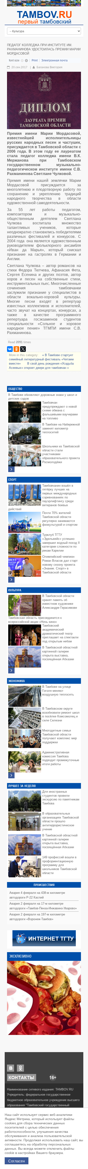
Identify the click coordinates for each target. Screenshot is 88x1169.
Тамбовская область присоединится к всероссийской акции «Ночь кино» (35, 620)
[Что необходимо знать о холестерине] (44, 998)
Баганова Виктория (49, 67)
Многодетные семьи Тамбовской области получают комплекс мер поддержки (59, 736)
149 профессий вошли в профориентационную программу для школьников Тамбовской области (59, 865)
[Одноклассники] (16, 349)
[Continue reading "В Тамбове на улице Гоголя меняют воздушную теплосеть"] (24, 695)
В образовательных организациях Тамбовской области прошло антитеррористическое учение (60, 821)
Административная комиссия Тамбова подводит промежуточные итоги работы (60, 758)
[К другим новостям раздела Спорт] (11, 580)
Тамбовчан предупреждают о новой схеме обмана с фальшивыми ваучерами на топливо (60, 410)
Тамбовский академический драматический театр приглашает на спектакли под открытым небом (60, 633)
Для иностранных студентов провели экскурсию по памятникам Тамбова (60, 797)
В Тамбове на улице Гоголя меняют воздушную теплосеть (58, 690)
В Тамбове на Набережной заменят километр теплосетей (61, 428)
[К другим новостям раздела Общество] (11, 469)
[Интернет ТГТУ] (44, 938)
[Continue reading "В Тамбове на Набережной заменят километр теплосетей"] (24, 432)
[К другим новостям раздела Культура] (11, 670)
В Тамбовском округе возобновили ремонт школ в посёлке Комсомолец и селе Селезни (61, 714)
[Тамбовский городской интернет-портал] (44, 18)
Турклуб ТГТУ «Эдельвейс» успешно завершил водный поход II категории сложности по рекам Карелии (61, 542)
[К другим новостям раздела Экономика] (11, 775)
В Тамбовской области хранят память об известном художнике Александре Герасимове (59, 601)
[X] (23, 349)
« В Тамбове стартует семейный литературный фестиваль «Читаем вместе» (41, 359)
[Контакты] (21, 1077)
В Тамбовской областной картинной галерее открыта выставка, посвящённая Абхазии (59, 653)
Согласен (16, 1161)
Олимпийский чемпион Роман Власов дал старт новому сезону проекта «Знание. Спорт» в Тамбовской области (60, 564)
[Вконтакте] (10, 1068)
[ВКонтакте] (10, 349)
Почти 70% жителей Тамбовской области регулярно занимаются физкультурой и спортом (59, 518)
